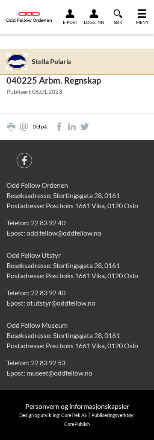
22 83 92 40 (48, 223)
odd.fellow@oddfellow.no (64, 233)
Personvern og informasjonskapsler (77, 406)
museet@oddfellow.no (59, 373)
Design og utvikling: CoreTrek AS (53, 415)
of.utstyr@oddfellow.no (61, 303)
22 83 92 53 (48, 362)
